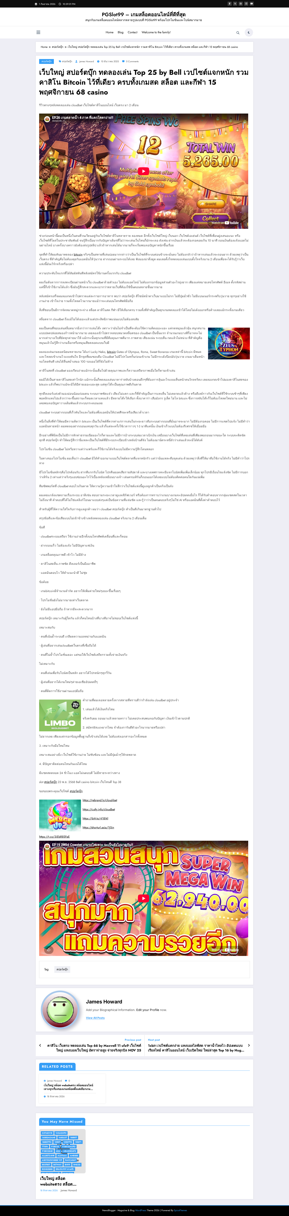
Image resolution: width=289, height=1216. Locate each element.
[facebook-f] (230, 4)
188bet (73, 1137)
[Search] (238, 33)
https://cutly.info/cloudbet (99, 809)
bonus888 (47, 1169)
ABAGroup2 (69, 1151)
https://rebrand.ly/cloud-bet (100, 800)
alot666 (62, 1155)
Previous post (133, 1039)
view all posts (95, 1017)
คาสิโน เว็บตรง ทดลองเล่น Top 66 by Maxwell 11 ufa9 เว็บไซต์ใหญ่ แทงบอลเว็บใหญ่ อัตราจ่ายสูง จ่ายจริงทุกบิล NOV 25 (94, 1048)
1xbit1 (78, 1142)
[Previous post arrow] (40, 1045)
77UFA (45, 1146)
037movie (47, 1133)
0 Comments (132, 61)
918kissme (47, 1151)
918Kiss (55, 1146)
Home (109, 32)
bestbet (46, 1164)
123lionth (61, 1133)
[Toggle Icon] (38, 32)
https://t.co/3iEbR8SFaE (54, 837)
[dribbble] (241, 4)
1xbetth (68, 1142)
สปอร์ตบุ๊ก (46, 61)
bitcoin (78, 254)
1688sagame (48, 1137)
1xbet (57, 1142)
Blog (120, 32)
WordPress (140, 1210)
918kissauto (68, 1146)
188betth (46, 1142)
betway (57, 1164)
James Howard (86, 61)
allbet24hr (48, 1155)
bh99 (67, 1164)
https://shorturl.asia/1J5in (98, 827)
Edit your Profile (147, 1010)
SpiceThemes (180, 1210)
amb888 (74, 1155)
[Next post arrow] (249, 1045)
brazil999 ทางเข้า (65, 1169)
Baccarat (70, 1160)
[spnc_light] (249, 32)
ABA (58, 1151)
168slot (63, 1137)
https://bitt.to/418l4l (95, 818)
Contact (132, 32)
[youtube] (252, 4)
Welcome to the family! (156, 32)
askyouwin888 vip (52, 1160)
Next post (154, 1039)
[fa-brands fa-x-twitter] (235, 4)
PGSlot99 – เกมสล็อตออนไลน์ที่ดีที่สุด (144, 14)
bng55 (76, 1164)
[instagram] (246, 4)
